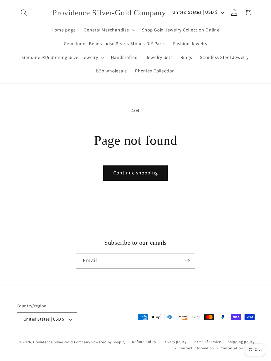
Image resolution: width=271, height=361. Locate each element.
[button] (24, 12)
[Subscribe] (187, 261)
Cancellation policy (238, 348)
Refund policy (144, 342)
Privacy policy (174, 342)
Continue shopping (135, 173)
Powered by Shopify (108, 342)
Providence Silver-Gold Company (61, 342)
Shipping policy (241, 342)
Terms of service (207, 342)
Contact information (196, 348)
